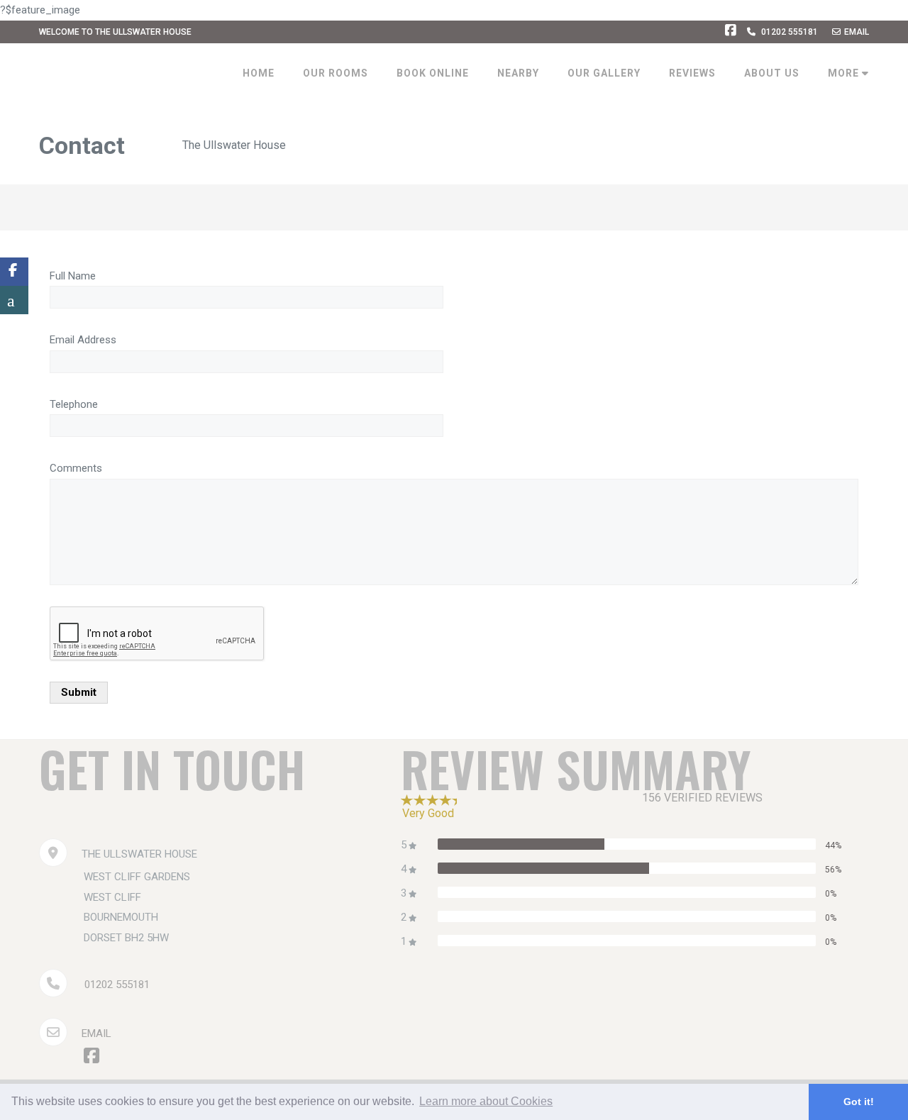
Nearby (518, 73)
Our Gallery (604, 73)
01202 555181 (789, 32)
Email (856, 32)
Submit (78, 692)
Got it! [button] (858, 1101)
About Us (771, 73)
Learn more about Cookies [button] (486, 1101)
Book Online (433, 73)
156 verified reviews (702, 797)
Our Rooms (335, 73)
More (845, 73)
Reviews (692, 73)
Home (259, 73)
